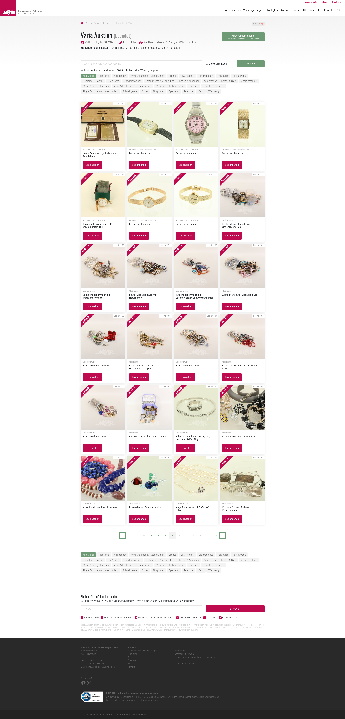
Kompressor (210, 81)
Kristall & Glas (228, 81)
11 (193, 535)
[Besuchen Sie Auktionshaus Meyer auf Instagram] (89, 683)
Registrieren (337, 2)
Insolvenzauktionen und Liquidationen (156, 617)
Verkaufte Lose (218, 63)
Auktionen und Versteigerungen (244, 10)
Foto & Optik (239, 75)
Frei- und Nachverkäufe (190, 617)
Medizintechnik (249, 81)
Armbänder (120, 75)
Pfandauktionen (229, 617)
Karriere (296, 10)
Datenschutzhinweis (184, 654)
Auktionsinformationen (243, 36)
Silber (145, 91)
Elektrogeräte (206, 75)
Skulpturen (158, 91)
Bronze (172, 75)
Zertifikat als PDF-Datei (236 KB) (136, 697)
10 (186, 535)
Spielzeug (174, 91)
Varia (201, 91)
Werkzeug (213, 91)
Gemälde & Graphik (93, 81)
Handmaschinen (132, 81)
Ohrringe (193, 86)
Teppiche (188, 91)
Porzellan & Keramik (213, 86)
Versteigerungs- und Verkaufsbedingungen (195, 657)
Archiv (284, 10)
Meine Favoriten (311, 2)
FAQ (319, 10)
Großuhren (113, 81)
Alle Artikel (88, 75)
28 (215, 535)
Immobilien (211, 617)
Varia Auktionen (102, 23)
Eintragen (235, 608)
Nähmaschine (176, 86)
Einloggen (325, 2)
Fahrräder (223, 75)
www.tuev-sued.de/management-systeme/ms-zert (134, 700)
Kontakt (329, 10)
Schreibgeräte (130, 91)
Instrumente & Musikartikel (160, 81)
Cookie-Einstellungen (184, 663)
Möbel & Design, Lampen (96, 86)
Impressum (180, 650)
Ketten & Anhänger (189, 81)
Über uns (308, 10)
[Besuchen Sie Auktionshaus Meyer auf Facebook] (83, 683)
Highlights (272, 10)
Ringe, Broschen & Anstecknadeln (100, 91)
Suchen (251, 63)
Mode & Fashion (122, 86)
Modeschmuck (143, 86)
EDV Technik (187, 75)
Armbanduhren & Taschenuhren (147, 75)
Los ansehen (92, 164)
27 (208, 535)
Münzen (160, 86)
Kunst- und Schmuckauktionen (118, 617)
